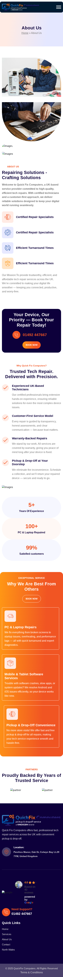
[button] (58, 7)
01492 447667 (35, 335)
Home (24, 33)
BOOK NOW (31, 345)
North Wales (8, 949)
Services (6, 934)
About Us (7, 939)
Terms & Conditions (31, 972)
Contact (6, 944)
